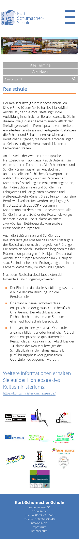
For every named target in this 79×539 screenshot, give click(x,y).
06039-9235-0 (44, 515)
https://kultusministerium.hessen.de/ (29, 393)
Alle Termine (40, 65)
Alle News (40, 71)
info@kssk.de (39, 523)
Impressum (39, 527)
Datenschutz (39, 531)
